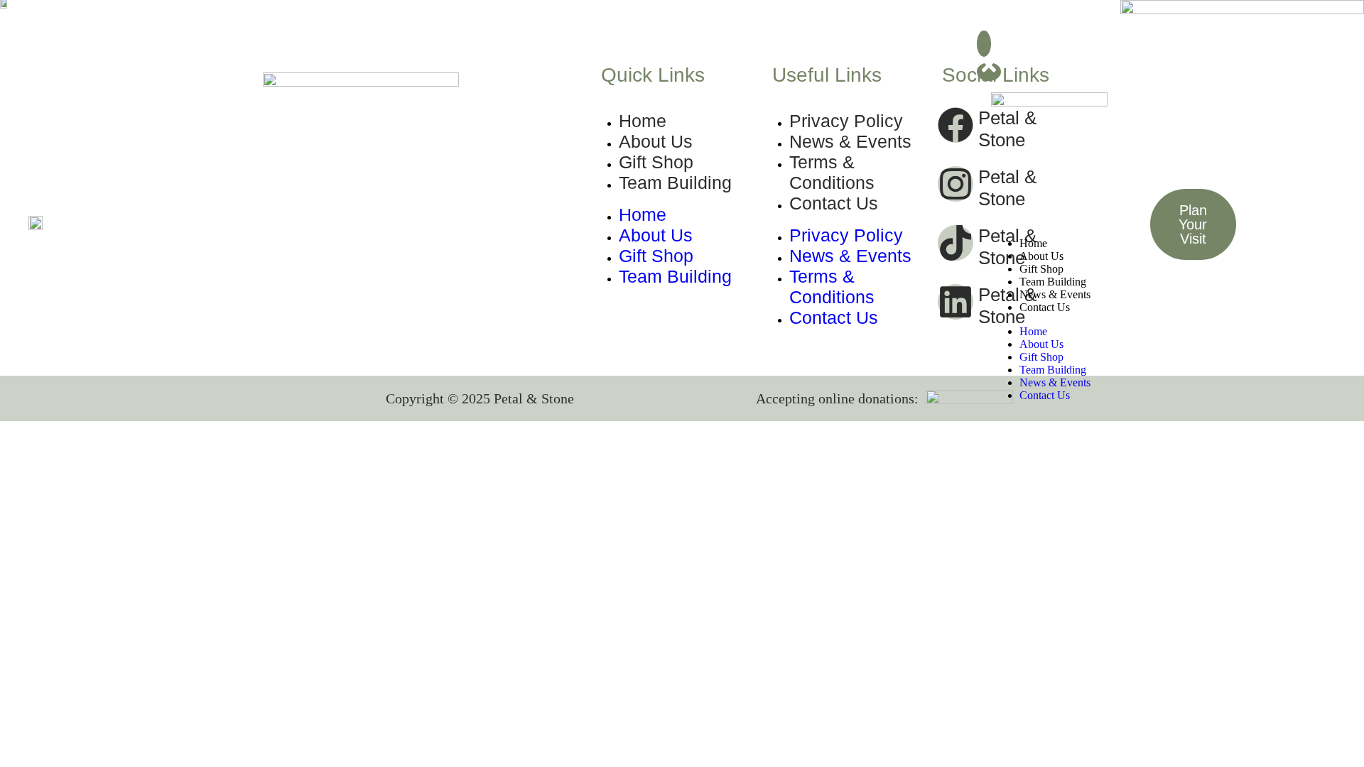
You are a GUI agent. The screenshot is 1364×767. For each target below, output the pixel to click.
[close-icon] (989, 71)
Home (1033, 243)
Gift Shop (1041, 269)
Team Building (1052, 282)
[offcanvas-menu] (984, 44)
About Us (1041, 256)
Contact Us (1044, 307)
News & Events (1054, 294)
